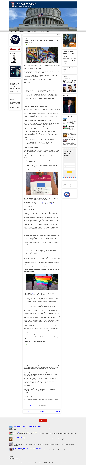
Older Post (57, 411)
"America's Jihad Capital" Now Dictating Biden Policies (71, 126)
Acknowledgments (13, 100)
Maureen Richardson (43, 202)
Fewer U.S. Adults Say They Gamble (14, 81)
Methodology (12, 99)
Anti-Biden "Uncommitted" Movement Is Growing (71, 140)
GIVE (16, 31)
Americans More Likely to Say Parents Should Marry (14, 84)
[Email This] (41, 405)
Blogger (64, 462)
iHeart (64, 71)
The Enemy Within (66, 78)
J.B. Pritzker (34, 293)
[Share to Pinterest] (45, 405)
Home (42, 411)
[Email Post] (39, 405)
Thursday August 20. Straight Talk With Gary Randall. (69, 56)
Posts (65, 184)
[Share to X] (43, 405)
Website (64, 69)
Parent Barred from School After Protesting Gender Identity (71, 119)
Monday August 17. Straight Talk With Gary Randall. (69, 63)
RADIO (35, 31)
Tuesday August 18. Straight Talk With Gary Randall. (69, 61)
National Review (50, 203)
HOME (11, 31)
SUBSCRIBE (47, 31)
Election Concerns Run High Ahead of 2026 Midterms (14, 91)
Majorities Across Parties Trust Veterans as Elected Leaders (15, 89)
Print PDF (28, 44)
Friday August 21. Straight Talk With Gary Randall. (69, 54)
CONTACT (29, 31)
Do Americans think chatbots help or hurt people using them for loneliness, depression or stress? (15, 107)
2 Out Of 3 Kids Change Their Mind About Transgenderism (27, 448)
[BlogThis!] (42, 405)
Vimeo (45, 366)
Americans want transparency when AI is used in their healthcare (14, 97)
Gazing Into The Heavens (71, 133)
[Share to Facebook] (44, 405)
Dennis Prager (27, 85)
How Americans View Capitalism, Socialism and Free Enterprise (15, 86)
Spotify (64, 72)
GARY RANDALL (22, 31)
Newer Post (27, 411)
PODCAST (40, 31)
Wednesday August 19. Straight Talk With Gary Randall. (69, 59)
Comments (66, 186)
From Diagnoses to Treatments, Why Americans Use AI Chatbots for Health (15, 103)
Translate (19, 460)
